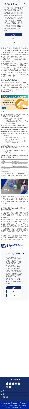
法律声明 (3, 404)
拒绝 (14, 42)
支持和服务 (4, 397)
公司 (2, 391)
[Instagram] (19, 383)
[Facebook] (10, 383)
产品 (2, 394)
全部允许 (13, 35)
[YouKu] (16, 383)
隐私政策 (9, 404)
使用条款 (15, 404)
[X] (13, 383)
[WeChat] (10, 387)
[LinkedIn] (7, 383)
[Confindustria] (7, 387)
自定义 (14, 38)
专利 (20, 404)
